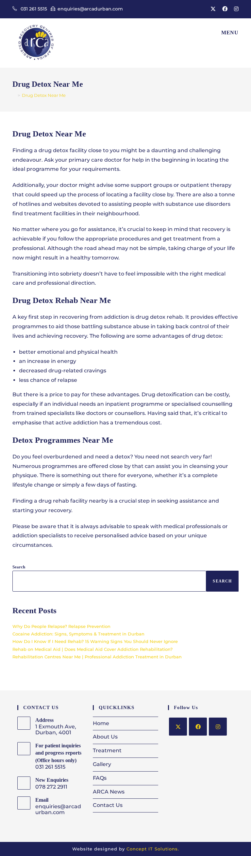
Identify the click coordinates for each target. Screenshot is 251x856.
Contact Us (108, 805)
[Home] (14, 95)
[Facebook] (198, 727)
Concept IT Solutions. (152, 848)
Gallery (102, 764)
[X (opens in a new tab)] (213, 9)
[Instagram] (218, 727)
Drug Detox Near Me (44, 95)
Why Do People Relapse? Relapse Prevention (61, 626)
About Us (105, 737)
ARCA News (109, 792)
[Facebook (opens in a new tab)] (225, 9)
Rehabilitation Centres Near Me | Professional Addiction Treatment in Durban (97, 656)
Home (101, 723)
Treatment (107, 750)
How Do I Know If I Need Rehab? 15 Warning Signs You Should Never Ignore (95, 641)
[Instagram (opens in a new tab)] (235, 9)
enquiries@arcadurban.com (90, 9)
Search (18, 566)
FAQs (100, 778)
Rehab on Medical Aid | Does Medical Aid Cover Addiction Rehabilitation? (92, 649)
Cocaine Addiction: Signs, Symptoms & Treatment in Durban (78, 633)
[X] (178, 727)
